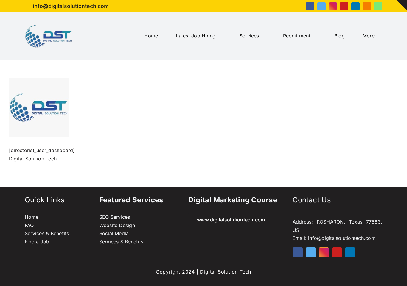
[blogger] (367, 6)
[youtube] (344, 6)
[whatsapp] (378, 6)
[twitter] (321, 6)
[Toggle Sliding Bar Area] (401, 5)
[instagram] (333, 6)
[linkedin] (355, 6)
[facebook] (310, 6)
